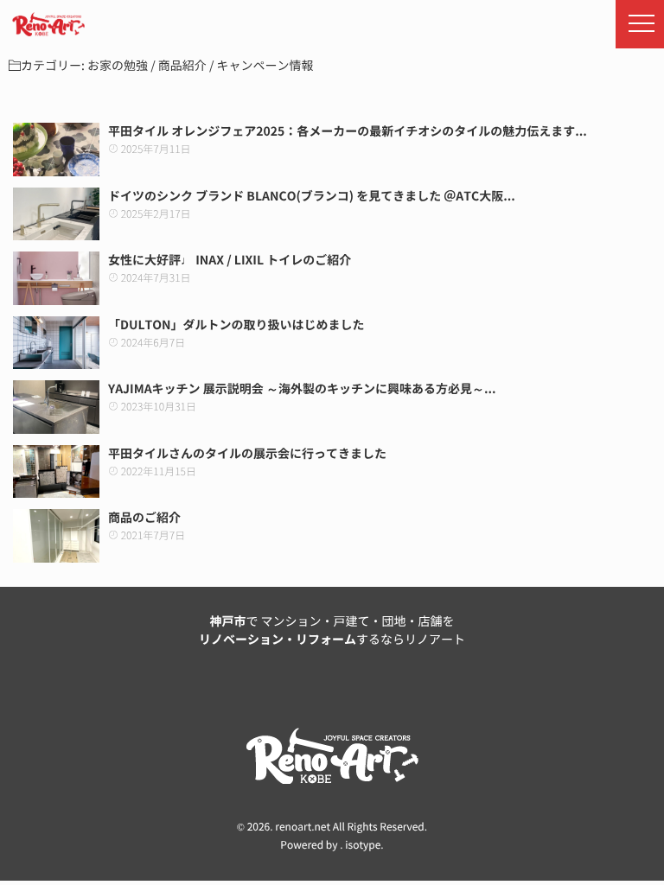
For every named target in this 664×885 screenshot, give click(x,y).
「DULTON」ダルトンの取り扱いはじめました (236, 325)
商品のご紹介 (144, 518)
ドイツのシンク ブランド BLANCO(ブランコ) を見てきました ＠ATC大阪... (311, 196)
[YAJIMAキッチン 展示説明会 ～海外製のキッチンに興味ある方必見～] (56, 407)
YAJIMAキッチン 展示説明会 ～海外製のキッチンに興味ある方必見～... (302, 389)
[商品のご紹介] (56, 536)
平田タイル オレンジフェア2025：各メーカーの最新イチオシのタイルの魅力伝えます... (347, 131)
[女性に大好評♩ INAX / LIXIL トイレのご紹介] (56, 278)
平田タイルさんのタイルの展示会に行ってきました (247, 454)
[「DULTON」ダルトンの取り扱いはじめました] (56, 343)
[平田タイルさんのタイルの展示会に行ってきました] (56, 472)
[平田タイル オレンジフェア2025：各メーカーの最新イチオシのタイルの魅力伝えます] (56, 149)
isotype (362, 845)
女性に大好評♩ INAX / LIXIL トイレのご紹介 (229, 260)
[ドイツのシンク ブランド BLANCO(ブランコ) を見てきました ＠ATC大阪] (56, 214)
